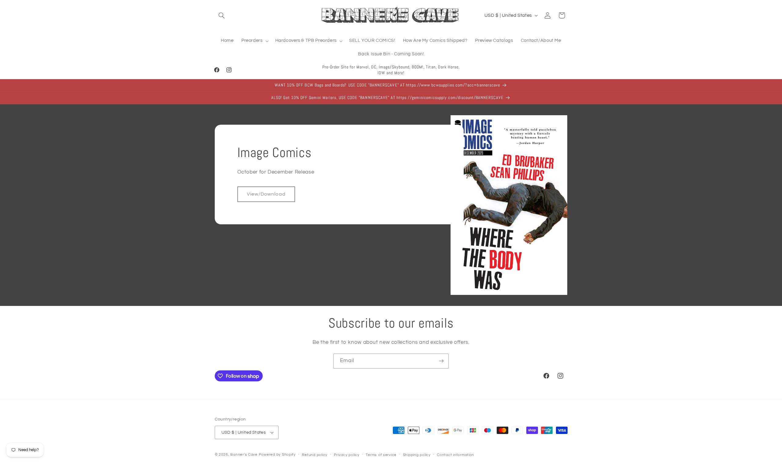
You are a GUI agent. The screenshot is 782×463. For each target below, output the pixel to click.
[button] (222, 15)
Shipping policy (417, 455)
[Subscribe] (441, 361)
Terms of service (381, 455)
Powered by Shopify (277, 454)
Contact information (455, 455)
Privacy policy (347, 455)
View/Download (266, 194)
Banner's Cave (244, 454)
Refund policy (314, 455)
